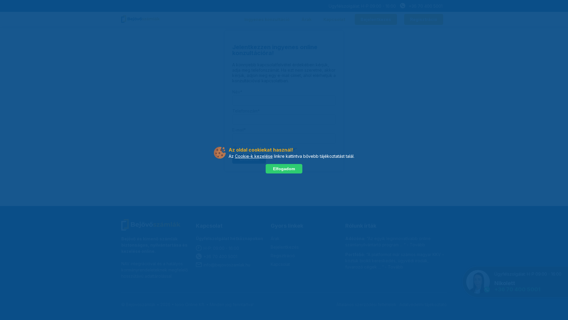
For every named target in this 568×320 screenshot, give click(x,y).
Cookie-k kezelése (254, 156)
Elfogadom (284, 168)
